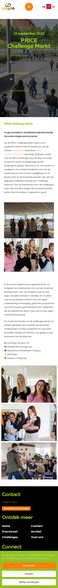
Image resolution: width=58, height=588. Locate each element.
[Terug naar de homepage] (8, 6)
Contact (37, 526)
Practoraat (10, 531)
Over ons (37, 537)
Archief (36, 531)
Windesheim (18, 150)
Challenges (10, 537)
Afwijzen (29, 573)
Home (6, 526)
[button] (29, 6)
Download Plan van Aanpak (16, 508)
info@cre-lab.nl (9, 502)
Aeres (39, 150)
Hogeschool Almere (14, 154)
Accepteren (29, 565)
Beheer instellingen (29, 582)
